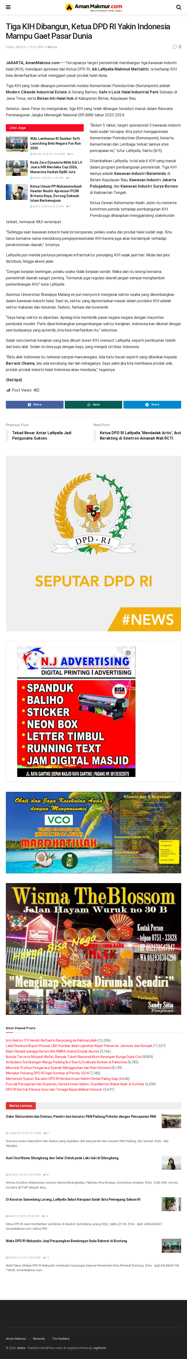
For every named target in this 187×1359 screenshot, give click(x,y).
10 (46, 1216)
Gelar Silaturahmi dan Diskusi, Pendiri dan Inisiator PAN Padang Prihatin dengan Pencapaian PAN (81, 1116)
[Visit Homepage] (93, 7)
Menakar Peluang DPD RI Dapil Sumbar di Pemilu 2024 (47, 1073)
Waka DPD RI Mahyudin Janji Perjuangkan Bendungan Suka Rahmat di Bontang (66, 1241)
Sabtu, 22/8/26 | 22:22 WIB (48, 206)
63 (47, 1174)
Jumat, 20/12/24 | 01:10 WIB (24, 1133)
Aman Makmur (16, 1338)
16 (47, 1257)
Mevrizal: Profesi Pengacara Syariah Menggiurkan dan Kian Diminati (58, 1068)
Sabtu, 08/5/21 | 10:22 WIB (24, 47)
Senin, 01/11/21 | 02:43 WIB (24, 1257)
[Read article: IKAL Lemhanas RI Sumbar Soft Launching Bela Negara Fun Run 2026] (17, 144)
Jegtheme (99, 1348)
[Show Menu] (8, 7)
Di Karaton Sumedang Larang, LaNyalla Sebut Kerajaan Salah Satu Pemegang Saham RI (73, 1199)
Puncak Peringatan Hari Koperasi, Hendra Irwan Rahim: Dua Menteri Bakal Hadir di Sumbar (75, 1084)
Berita (52, 47)
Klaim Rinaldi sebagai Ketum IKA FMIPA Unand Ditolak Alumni (52, 1051)
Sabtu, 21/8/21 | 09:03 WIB (23, 1216)
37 (47, 1133)
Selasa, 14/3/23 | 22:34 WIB (24, 1174)
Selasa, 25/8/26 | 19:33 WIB (48, 154)
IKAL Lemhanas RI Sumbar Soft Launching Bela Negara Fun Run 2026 (55, 143)
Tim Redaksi (61, 1338)
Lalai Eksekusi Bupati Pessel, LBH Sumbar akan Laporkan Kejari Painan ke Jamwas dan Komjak (79, 1046)
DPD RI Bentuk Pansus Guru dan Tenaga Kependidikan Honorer (54, 1089)
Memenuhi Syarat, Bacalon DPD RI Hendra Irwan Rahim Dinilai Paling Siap (62, 1079)
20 (71, 154)
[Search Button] (178, 7)
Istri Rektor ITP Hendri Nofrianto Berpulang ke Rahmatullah (51, 1040)
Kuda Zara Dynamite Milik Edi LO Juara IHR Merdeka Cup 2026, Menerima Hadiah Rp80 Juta (56, 167)
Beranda (39, 1338)
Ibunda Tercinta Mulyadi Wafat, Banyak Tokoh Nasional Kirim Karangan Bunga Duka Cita (73, 1057)
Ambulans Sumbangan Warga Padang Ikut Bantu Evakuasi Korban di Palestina (66, 1062)
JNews (21, 1348)
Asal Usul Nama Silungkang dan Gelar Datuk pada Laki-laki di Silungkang (62, 1158)
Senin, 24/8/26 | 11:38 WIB (48, 178)
